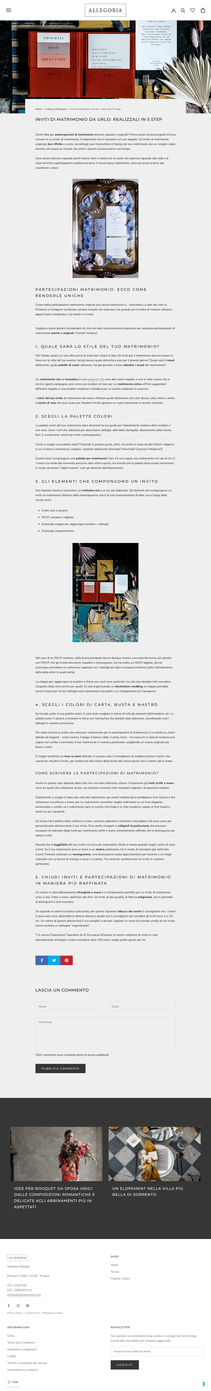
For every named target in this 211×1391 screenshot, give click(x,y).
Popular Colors (120, 1279)
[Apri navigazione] (8, 10)
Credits (11, 1356)
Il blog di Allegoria (56, 109)
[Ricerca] (183, 10)
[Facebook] (8, 1305)
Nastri (114, 1265)
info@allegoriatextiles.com (24, 1295)
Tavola (115, 1272)
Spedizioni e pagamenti (22, 1349)
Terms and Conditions (21, 1343)
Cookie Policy (32, 1313)
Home (38, 109)
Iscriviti (125, 1364)
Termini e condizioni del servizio (27, 1363)
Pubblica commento (60, 1068)
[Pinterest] (27, 1305)
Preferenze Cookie (53, 1313)
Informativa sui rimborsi (22, 1370)
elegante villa (96, 379)
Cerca (10, 1336)
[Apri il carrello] (203, 10)
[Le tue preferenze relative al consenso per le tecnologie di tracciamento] (204, 1384)
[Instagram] (18, 1305)
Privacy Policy (15, 1313)
